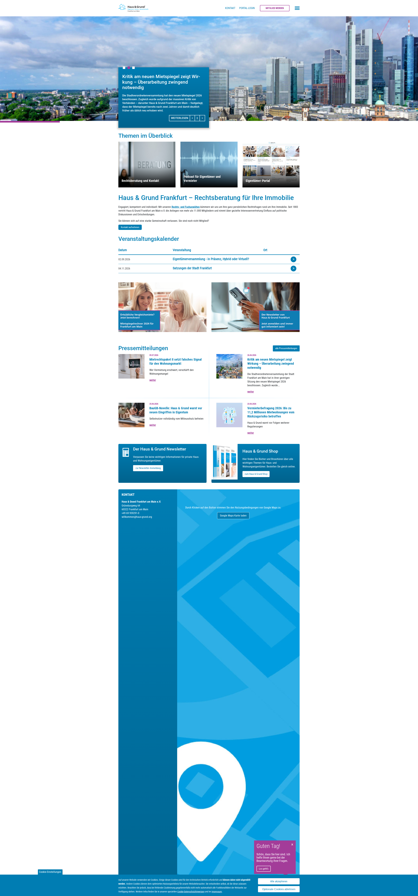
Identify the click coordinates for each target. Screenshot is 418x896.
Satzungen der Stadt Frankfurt (192, 268)
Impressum (217, 891)
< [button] (193, 118)
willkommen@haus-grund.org (137, 516)
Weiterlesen (179, 118)
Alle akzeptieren (278, 881)
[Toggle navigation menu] (297, 8)
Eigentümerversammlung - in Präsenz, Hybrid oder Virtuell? (211, 259)
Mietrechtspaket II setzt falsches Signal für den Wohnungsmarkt (175, 361)
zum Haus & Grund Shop (256, 474)
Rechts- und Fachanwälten (186, 206)
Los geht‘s (263, 868)
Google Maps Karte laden (233, 515)
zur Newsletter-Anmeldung (148, 468)
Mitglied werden (275, 8)
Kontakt (230, 8)
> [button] (203, 118)
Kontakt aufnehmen (130, 227)
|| (198, 118)
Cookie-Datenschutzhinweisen (190, 891)
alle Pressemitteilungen (286, 348)
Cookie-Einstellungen (50, 871)
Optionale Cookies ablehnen (278, 889)
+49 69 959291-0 (130, 513)
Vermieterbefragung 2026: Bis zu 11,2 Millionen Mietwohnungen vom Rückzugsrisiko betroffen (270, 412)
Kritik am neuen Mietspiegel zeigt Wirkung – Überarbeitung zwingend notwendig (270, 363)
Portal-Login (247, 8)
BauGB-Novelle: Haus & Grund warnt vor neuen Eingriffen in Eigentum (175, 410)
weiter (152, 380)
